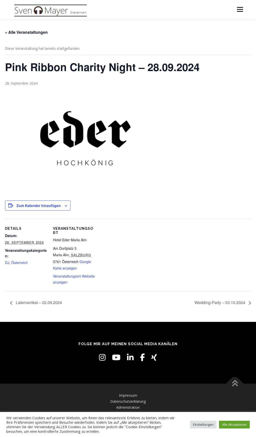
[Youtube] (116, 357)
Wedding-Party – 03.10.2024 (220, 302)
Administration (128, 407)
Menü (240, 9)
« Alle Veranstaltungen (26, 32)
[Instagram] (102, 357)
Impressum (128, 395)
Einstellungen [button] (203, 424)
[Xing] (154, 357)
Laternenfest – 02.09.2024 (38, 302)
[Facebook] (142, 357)
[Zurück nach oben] (235, 384)
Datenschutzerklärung (128, 401)
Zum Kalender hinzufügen (38, 205)
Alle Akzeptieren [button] (234, 424)
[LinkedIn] (130, 357)
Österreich (19, 262)
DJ (7, 262)
